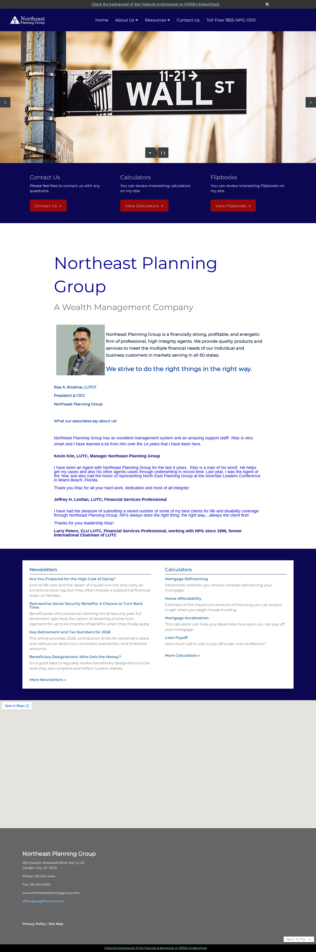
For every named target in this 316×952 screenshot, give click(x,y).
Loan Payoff (176, 637)
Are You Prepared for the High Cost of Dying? (72, 579)
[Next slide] (311, 102)
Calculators (178, 569)
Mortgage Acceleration (187, 618)
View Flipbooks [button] (230, 206)
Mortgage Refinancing (186, 579)
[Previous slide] (5, 102)
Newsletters (43, 569)
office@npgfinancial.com (43, 901)
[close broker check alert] (267, 4)
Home (101, 20)
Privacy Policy (34, 924)
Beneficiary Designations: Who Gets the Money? (75, 657)
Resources (155, 20)
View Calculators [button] (142, 206)
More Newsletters (47, 680)
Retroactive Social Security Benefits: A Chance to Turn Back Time (86, 605)
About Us (124, 20)
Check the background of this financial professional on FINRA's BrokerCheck (156, 4)
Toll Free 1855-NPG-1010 (231, 20)
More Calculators (182, 655)
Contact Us (188, 20)
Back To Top (297, 939)
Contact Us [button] (46, 206)
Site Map (56, 924)
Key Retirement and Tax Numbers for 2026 (70, 632)
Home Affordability (183, 598)
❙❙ (163, 153)
